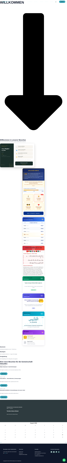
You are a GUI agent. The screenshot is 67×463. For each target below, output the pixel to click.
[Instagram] (54, 452)
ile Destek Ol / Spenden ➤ (33, 213)
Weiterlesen (3, 373)
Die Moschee (29, 1)
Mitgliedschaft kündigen (23, 454)
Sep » (66, 442)
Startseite (24, 1)
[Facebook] (51, 452)
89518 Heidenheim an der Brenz (40, 453)
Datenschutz (21, 451)
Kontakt (51, 1)
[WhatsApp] (59, 452)
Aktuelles (46, 1)
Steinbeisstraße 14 (38, 451)
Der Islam (36, 1)
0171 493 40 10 (37, 454)
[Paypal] (56, 452)
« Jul (0, 442)
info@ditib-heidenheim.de (39, 455)
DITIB (5, 453)
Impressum (21, 453)
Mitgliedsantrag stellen (24, 163)
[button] (32, 1)
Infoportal (41, 1)
